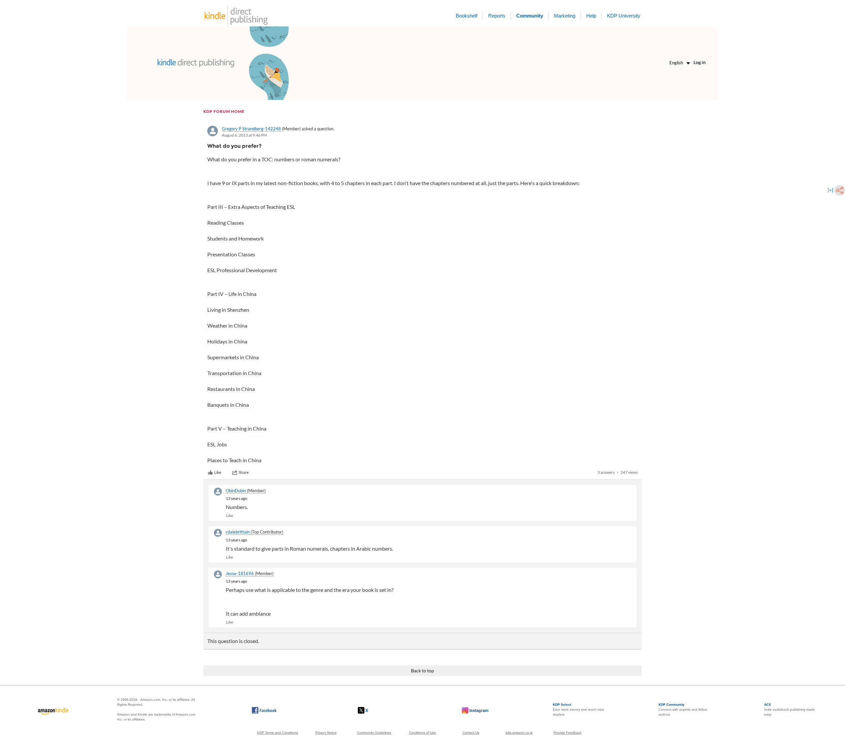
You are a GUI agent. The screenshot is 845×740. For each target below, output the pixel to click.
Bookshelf (466, 15)
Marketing (564, 15)
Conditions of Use (422, 732)
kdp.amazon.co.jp (519, 732)
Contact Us (470, 732)
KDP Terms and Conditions (277, 732)
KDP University (623, 15)
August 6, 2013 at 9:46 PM (244, 135)
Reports (496, 15)
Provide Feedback (567, 732)
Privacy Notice (326, 732)
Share (244, 472)
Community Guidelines (374, 732)
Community (529, 15)
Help (591, 15)
